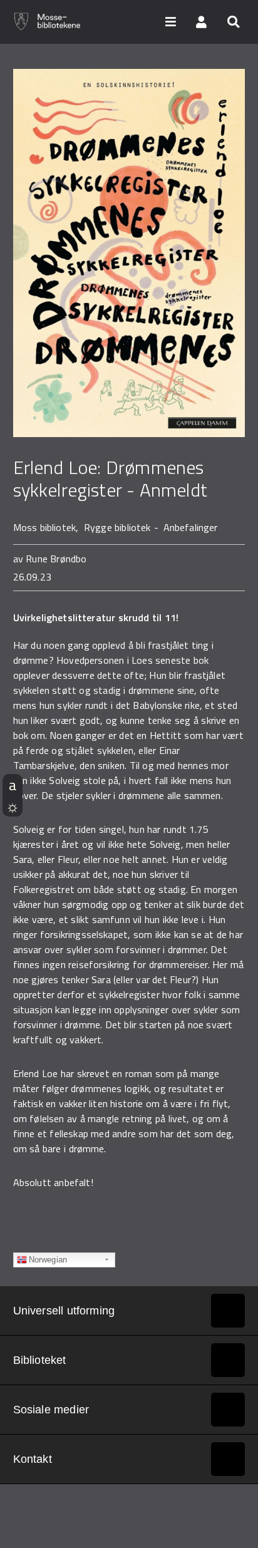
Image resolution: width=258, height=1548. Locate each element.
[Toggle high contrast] (12, 805)
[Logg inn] (201, 21)
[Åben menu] (170, 21)
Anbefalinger (190, 527)
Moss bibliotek (44, 527)
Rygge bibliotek (117, 527)
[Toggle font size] (12, 784)
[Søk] (232, 21)
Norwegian (48, 1259)
